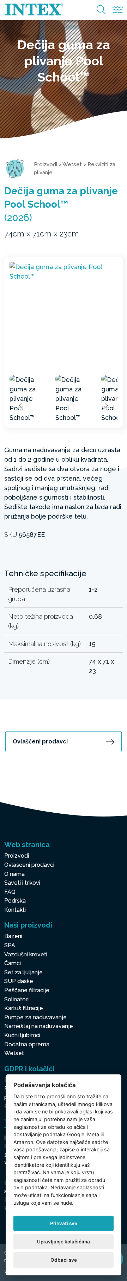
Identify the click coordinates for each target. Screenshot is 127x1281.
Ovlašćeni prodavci (40, 741)
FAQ (10, 892)
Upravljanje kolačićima (63, 1241)
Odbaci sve (63, 1260)
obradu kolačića (67, 1127)
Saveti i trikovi (22, 882)
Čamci (12, 963)
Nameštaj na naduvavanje (38, 1026)
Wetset (72, 164)
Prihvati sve (63, 1223)
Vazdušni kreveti (25, 954)
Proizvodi (45, 164)
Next (106, 405)
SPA (9, 945)
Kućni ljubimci (22, 1035)
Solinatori (16, 999)
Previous (21, 405)
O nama (14, 874)
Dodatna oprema (26, 1044)
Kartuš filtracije (23, 1008)
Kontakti (15, 909)
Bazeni (13, 936)
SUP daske (18, 981)
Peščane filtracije (26, 990)
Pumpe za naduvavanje (35, 1017)
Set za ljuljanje (23, 972)
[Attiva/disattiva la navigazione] (118, 10)
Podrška (15, 900)
